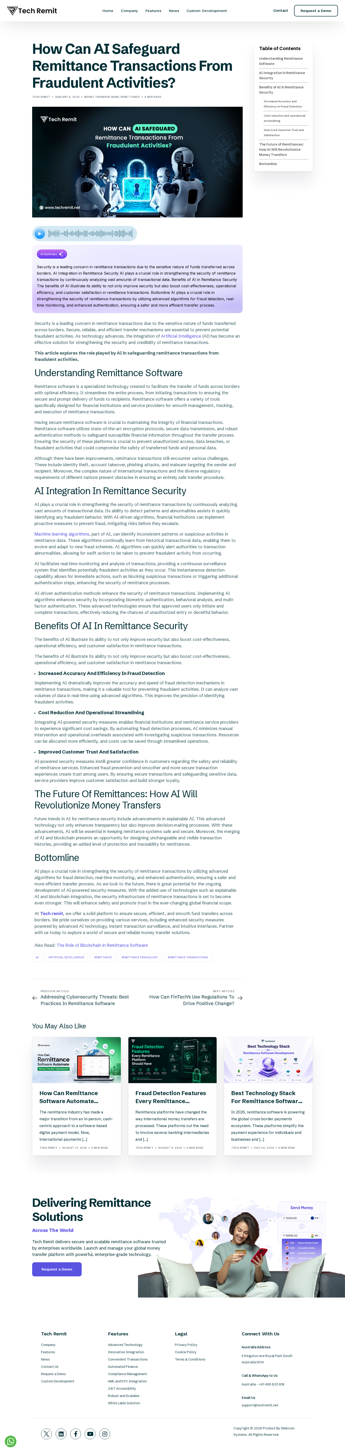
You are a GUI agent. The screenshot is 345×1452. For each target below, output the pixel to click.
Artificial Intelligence (181, 336)
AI (37, 957)
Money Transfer (97, 97)
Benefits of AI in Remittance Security (281, 90)
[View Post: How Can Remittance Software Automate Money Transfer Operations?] (76, 1060)
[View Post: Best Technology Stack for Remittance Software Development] (268, 1060)
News (115, 97)
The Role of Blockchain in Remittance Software (102, 945)
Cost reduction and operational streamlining (284, 118)
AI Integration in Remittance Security (282, 75)
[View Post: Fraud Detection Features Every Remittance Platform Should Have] (172, 1060)
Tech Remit (41, 97)
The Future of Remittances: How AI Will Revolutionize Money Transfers (281, 149)
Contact (280, 10)
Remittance (130, 97)
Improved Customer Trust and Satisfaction (284, 132)
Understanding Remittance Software (281, 61)
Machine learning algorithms (61, 534)
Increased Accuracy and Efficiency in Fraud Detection (283, 104)
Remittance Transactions (188, 957)
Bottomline (268, 164)
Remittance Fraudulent (140, 957)
